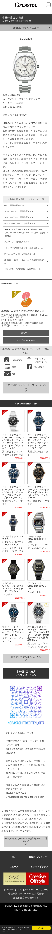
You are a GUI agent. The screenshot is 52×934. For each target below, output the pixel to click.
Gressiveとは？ (13, 889)
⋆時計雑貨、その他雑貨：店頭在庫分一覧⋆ (23, 269)
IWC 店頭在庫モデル (14, 205)
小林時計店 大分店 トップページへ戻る (26, 386)
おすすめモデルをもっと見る (26, 657)
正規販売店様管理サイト (26, 897)
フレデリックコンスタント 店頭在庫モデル (23, 248)
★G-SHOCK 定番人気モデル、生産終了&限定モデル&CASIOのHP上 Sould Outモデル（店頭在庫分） (24, 232)
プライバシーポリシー (35, 889)
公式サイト (26, 333)
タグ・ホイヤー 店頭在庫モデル (18, 217)
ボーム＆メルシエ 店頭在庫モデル (19, 254)
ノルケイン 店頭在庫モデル (17, 242)
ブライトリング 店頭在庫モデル (18, 211)
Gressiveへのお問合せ (32, 893)
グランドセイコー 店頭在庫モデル (19, 223)
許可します (41, 928)
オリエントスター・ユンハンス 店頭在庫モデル (24, 261)
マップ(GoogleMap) (26, 340)
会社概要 (13, 893)
